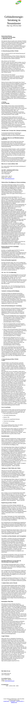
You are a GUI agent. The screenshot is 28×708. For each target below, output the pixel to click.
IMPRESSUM (14, 702)
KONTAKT (12, 701)
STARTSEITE (6, 701)
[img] (18, 2)
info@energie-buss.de (9, 178)
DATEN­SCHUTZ (20, 701)
